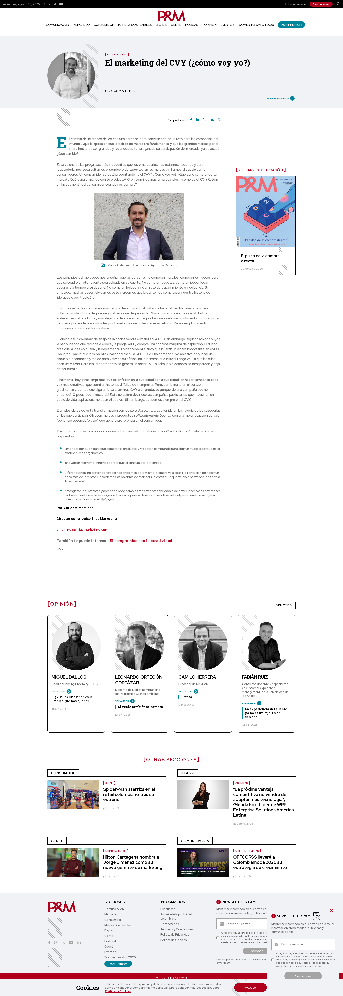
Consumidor (104, 25)
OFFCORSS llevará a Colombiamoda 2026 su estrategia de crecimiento (260, 862)
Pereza (186, 697)
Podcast (192, 25)
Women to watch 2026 (256, 25)
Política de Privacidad (174, 935)
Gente (176, 25)
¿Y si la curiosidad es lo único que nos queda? (73, 699)
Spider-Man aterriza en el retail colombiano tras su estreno (129, 794)
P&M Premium (291, 25)
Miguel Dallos (69, 677)
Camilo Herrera (197, 677)
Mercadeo (81, 25)
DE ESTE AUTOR (279, 98)
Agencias (241, 783)
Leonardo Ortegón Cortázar (138, 680)
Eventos (228, 25)
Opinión (210, 25)
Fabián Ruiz (255, 677)
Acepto (250, 987)
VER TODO (284, 605)
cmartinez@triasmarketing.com (82, 529)
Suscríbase (321, 4)
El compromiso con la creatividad (141, 540)
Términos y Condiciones (176, 929)
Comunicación (57, 25)
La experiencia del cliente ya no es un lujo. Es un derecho (266, 713)
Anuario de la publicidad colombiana (176, 916)
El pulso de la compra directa (260, 258)
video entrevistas (247, 850)
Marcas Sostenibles (135, 25)
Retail (109, 783)
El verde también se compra (140, 707)
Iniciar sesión (296, 4)
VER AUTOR (59, 691)
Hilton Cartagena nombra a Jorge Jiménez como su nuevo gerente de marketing (132, 862)
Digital (161, 25)
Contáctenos (169, 924)
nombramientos (115, 850)
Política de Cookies (118, 991)
